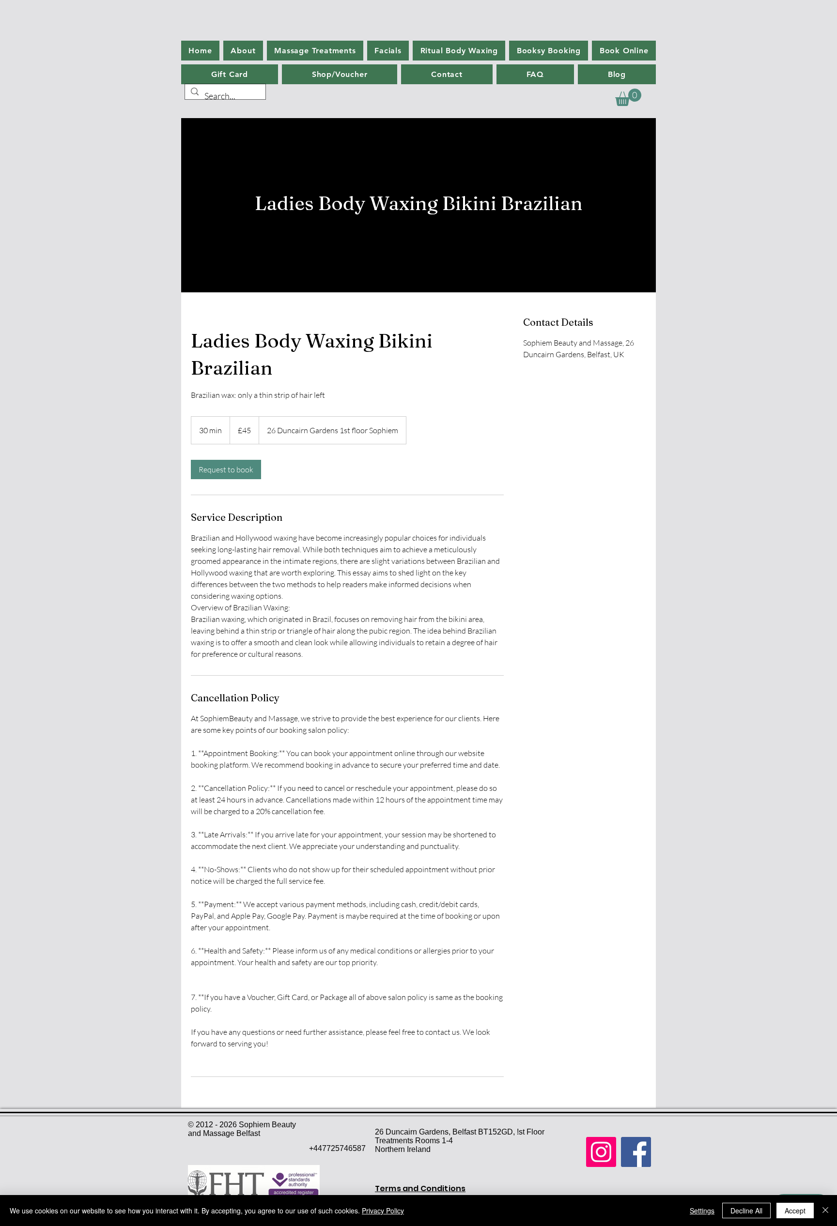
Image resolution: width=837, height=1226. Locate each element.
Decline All (746, 1210)
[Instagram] (601, 1152)
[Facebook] (636, 1152)
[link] (226, 469)
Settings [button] (702, 1210)
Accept (795, 1210)
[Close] (825, 1210)
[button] (628, 97)
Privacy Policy (383, 1210)
